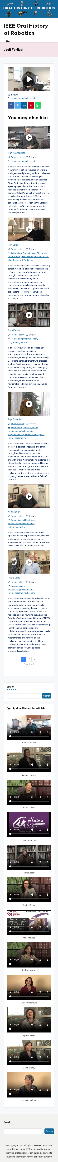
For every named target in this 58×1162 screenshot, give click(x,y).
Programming (14, 342)
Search (10, 686)
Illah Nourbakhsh (16, 152)
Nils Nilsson (14, 511)
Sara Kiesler (14, 330)
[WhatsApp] (38, 105)
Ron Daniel (13, 244)
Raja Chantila (15, 419)
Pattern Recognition (17, 527)
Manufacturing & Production (21, 260)
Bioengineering (18, 586)
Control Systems (30, 428)
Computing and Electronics (35, 253)
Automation (16, 253)
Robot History (17, 157)
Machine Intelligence (34, 435)
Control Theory (14, 256)
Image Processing (16, 435)
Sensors (31, 593)
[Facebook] (11, 105)
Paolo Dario (14, 577)
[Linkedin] (24, 105)
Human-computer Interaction (24, 98)
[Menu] (7, 41)
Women (24, 342)
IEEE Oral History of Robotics (26, 29)
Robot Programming (17, 438)
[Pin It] (31, 105)
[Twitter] (18, 105)
